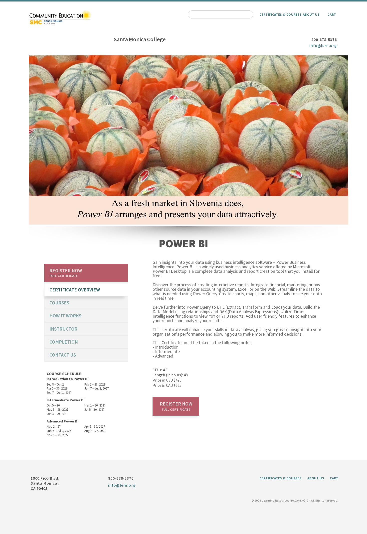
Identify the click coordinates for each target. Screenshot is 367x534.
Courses (59, 303)
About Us (311, 14)
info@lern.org (323, 45)
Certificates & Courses (280, 14)
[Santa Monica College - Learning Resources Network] (60, 23)
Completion (63, 342)
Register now (176, 406)
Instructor (63, 329)
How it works (65, 316)
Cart (332, 14)
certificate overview (74, 290)
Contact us (62, 355)
